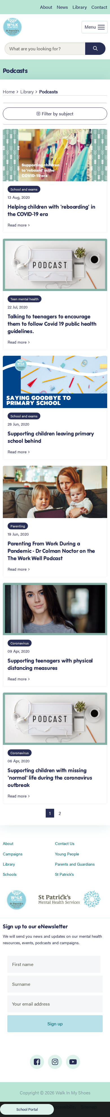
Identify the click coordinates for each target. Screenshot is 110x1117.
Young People (67, 854)
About (46, 7)
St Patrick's (64, 874)
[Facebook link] (37, 1062)
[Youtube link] (73, 1062)
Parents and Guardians (75, 864)
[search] (95, 48)
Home (9, 91)
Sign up (55, 1023)
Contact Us (64, 843)
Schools (10, 874)
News (62, 7)
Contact (99, 7)
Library (79, 7)
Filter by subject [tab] (57, 113)
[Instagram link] (55, 1062)
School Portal (27, 1109)
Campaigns (13, 854)
